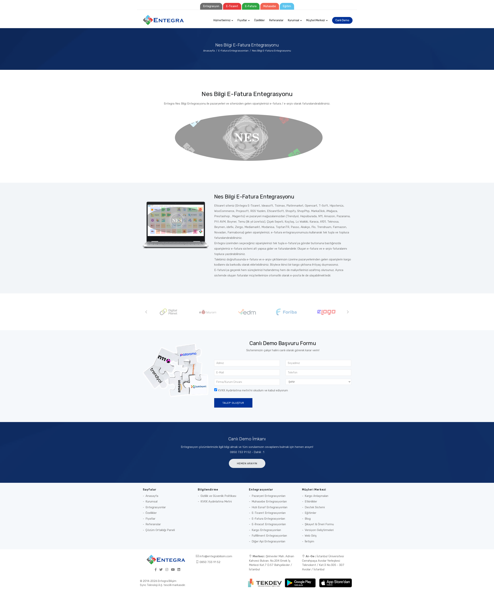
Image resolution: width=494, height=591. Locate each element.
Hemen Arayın (247, 463)
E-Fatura (250, 6)
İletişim (309, 541)
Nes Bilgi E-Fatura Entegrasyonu (271, 50)
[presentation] (146, 311)
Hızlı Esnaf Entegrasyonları (269, 507)
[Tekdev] (265, 582)
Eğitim (287, 6)
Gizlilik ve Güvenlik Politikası (218, 496)
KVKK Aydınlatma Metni (216, 501)
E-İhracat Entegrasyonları (269, 524)
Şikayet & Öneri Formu (319, 524)
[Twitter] (161, 570)
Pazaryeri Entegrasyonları (268, 496)
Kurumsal (293, 20)
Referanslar (276, 20)
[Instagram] (166, 570)
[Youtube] (173, 570)
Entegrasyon (211, 6)
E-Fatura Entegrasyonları (233, 50)
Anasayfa (209, 50)
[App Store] (335, 582)
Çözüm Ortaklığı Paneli (160, 530)
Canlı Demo (342, 20)
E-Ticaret (232, 6)
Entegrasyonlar (155, 507)
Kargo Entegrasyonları (266, 530)
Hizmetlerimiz (221, 20)
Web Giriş (311, 535)
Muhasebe (269, 6)
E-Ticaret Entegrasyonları (269, 513)
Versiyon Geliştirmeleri (319, 530)
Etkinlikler (311, 501)
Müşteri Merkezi (315, 20)
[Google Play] (300, 582)
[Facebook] (156, 570)
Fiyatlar (242, 20)
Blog (308, 518)
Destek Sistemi (315, 507)
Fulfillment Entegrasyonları (269, 535)
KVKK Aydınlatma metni (234, 390)
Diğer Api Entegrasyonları (268, 541)
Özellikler (259, 20)
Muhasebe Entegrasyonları (269, 501)
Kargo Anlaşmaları (316, 496)
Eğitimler (310, 513)
